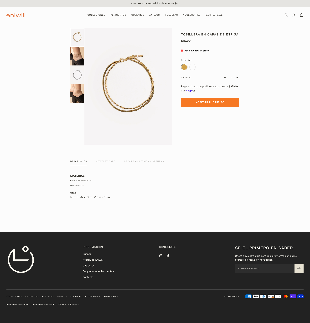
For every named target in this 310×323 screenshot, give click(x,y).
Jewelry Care (105, 161)
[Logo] (15, 15)
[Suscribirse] (299, 268)
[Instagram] (160, 255)
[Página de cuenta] (294, 15)
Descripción (78, 161)
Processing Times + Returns (144, 161)
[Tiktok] (167, 255)
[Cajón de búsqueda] (286, 15)
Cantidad (186, 77)
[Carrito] (301, 15)
